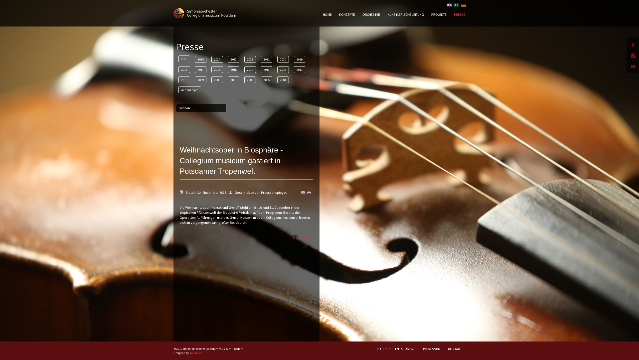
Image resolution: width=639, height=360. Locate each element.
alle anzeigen (189, 90)
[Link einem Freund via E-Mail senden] (304, 192)
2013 (267, 70)
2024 (217, 59)
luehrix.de (195, 353)
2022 (250, 59)
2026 (184, 59)
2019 (300, 59)
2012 (283, 70)
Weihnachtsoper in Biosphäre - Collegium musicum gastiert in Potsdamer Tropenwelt (231, 161)
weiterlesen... (303, 237)
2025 (201, 59)
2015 (234, 70)
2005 (267, 80)
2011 (300, 70)
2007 (234, 80)
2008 (217, 80)
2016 (217, 70)
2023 (234, 59)
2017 (201, 70)
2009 (201, 80)
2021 (267, 59)
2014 (250, 70)
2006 (250, 80)
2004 (283, 80)
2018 (184, 70)
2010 (184, 80)
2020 (283, 59)
